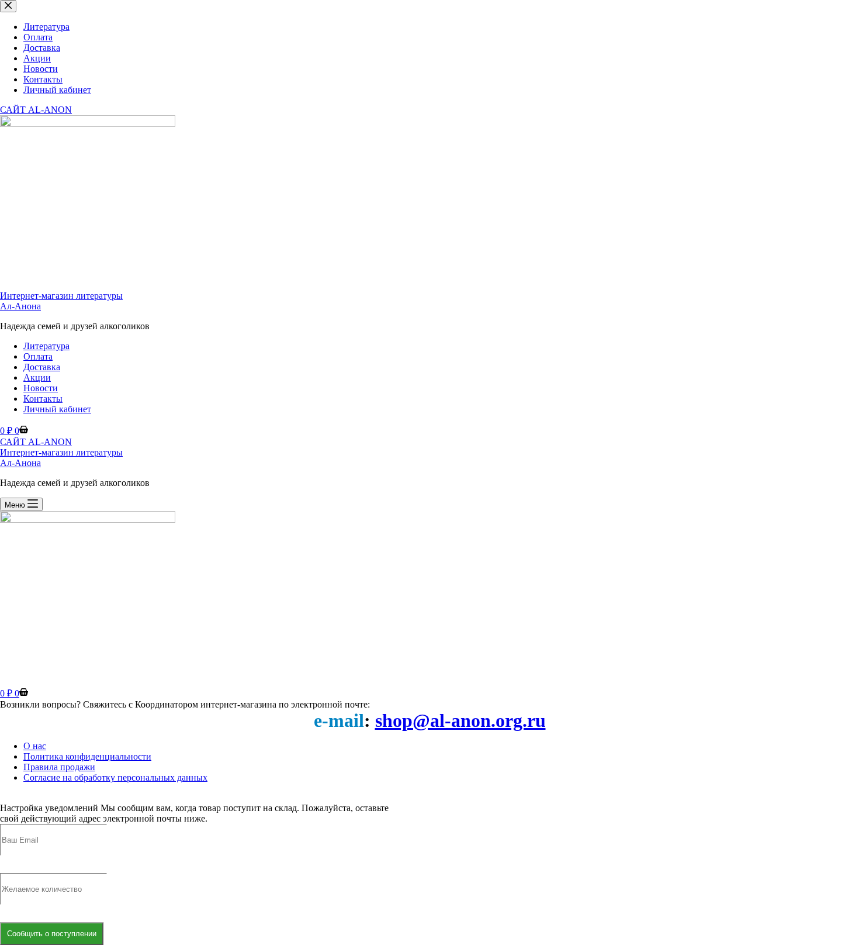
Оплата (38, 356)
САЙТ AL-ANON (36, 442)
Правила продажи (59, 767)
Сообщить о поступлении (51, 933)
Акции (37, 377)
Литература (46, 346)
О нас (34, 746)
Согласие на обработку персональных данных (115, 777)
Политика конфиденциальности (87, 756)
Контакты (43, 398)
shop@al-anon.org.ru (460, 720)
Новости (40, 388)
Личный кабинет (57, 409)
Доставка (41, 367)
